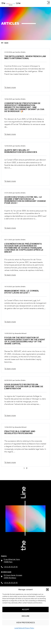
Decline (25, 616)
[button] (47, 589)
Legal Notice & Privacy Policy (24, 628)
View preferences (25, 623)
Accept (25, 609)
